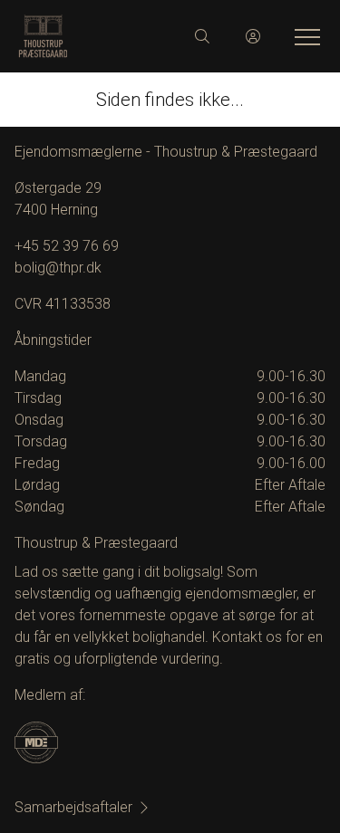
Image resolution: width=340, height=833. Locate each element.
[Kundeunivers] (253, 36)
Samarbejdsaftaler (73, 807)
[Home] (94, 36)
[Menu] (304, 36)
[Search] (202, 36)
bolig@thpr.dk (58, 267)
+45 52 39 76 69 (67, 245)
